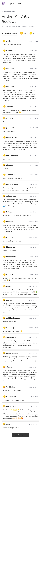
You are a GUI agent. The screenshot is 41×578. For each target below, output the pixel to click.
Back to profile (9, 11)
